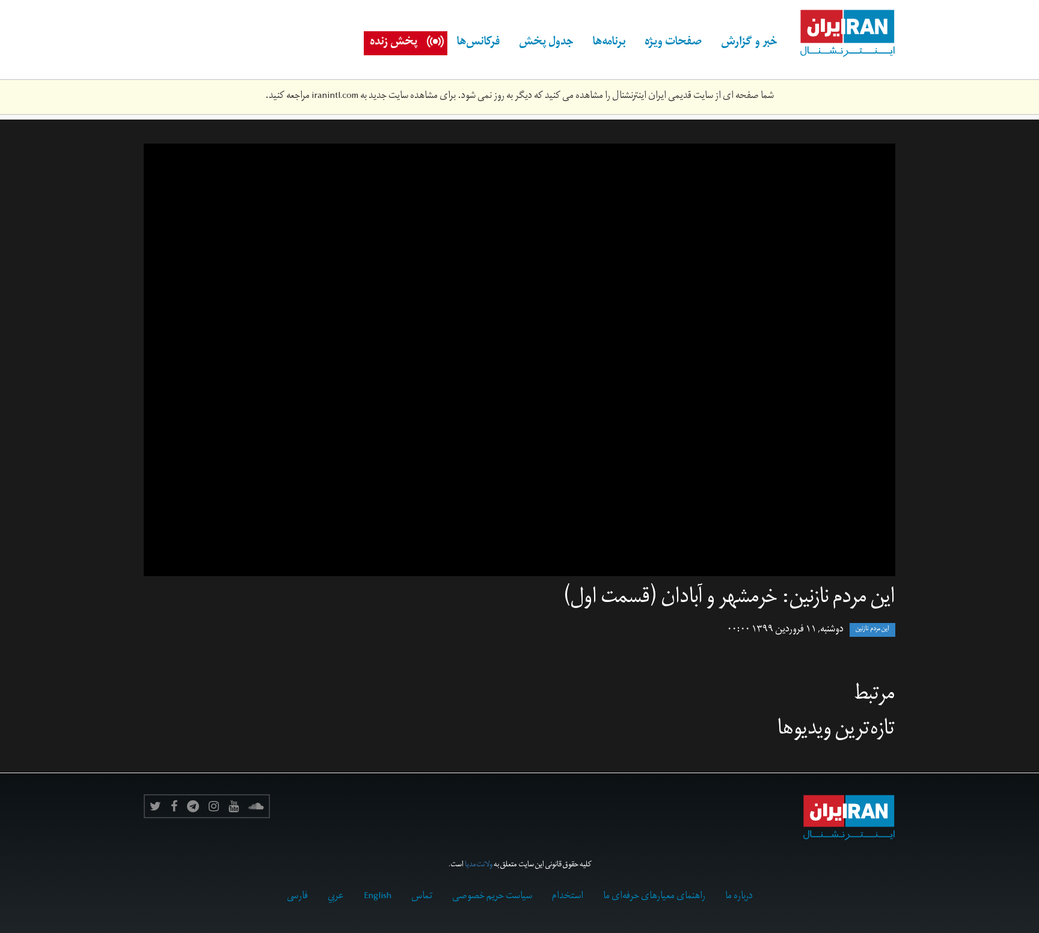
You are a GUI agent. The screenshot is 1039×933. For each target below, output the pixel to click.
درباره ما (739, 897)
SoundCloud (256, 806)
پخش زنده (393, 43)
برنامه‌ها (609, 43)
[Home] (841, 33)
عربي (336, 897)
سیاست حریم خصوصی (492, 897)
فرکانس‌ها (478, 43)
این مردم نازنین (872, 630)
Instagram (214, 806)
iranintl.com (334, 97)
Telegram (193, 806)
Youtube (234, 806)
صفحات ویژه (673, 43)
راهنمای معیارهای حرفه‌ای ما (654, 897)
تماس (421, 897)
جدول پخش (546, 43)
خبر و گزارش (749, 43)
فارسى (297, 897)
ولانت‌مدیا (478, 865)
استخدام (567, 897)
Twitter (155, 806)
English (377, 897)
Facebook (174, 806)
